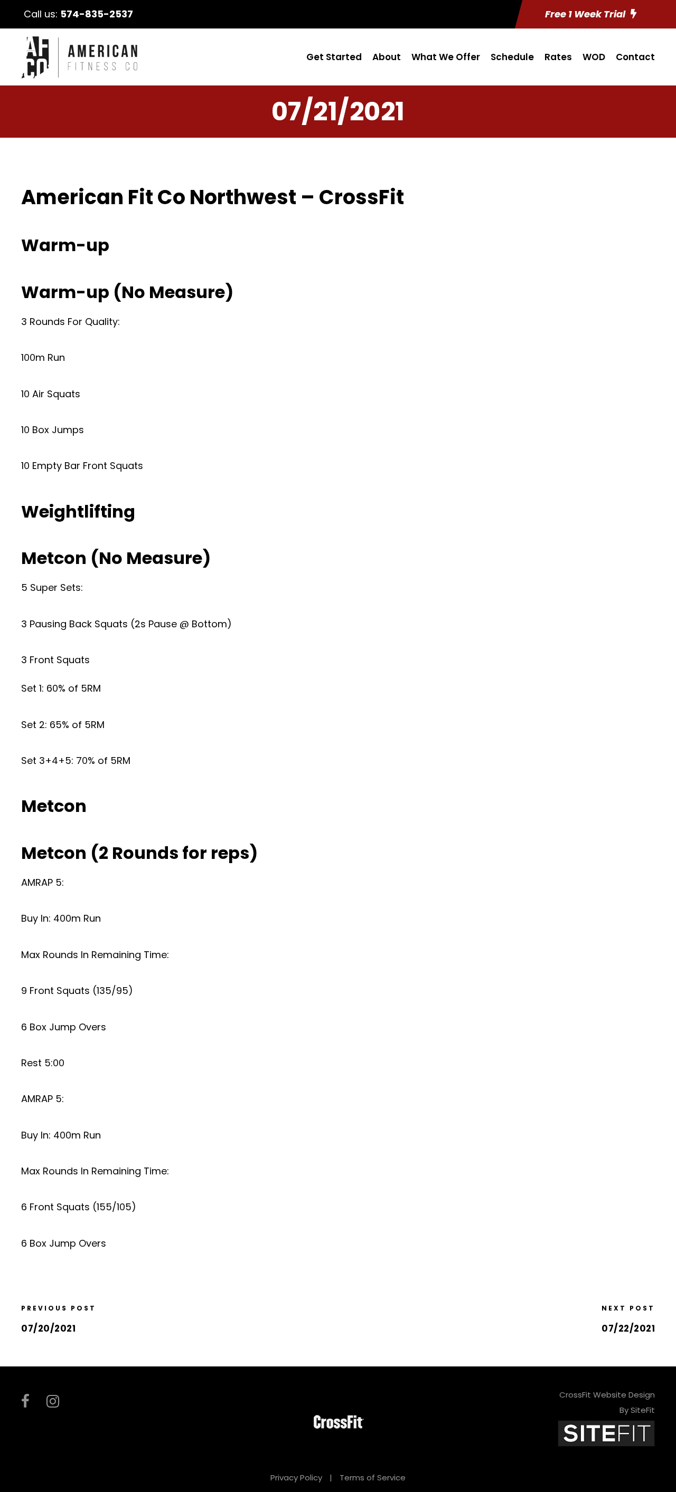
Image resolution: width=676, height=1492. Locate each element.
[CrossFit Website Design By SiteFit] (606, 1432)
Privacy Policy (296, 1477)
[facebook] (25, 1402)
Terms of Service (373, 1477)
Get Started (334, 57)
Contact (635, 57)
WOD (594, 57)
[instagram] (52, 1402)
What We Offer (445, 57)
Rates (558, 57)
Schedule (512, 57)
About (386, 57)
